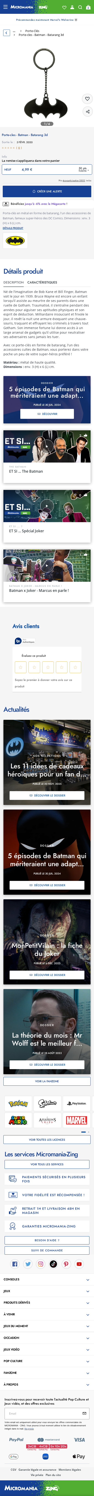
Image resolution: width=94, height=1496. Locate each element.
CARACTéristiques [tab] (42, 282)
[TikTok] (53, 1264)
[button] (47, 1279)
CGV (13, 1470)
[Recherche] (80, 8)
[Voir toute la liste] (64, 7)
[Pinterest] (66, 1264)
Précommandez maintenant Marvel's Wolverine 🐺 (47, 20)
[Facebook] (15, 1264)
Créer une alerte (49, 191)
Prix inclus (75, 180)
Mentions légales (70, 1470)
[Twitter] (28, 1264)
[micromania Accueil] (29, 7)
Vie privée (37, 1475)
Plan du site (53, 1475)
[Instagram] (40, 1264)
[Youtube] (79, 1264)
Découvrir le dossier (49, 795)
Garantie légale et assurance (37, 1470)
